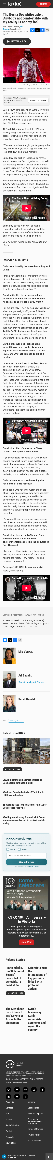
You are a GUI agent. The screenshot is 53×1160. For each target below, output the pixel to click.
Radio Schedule (13, 1125)
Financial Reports (35, 1114)
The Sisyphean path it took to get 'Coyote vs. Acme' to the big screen (15, 1015)
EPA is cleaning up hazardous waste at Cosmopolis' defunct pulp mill (22, 781)
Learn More (26, 942)
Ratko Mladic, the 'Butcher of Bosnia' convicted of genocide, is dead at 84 (15, 976)
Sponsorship (33, 1108)
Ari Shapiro (25, 675)
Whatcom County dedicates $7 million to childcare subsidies (23, 794)
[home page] (14, 5)
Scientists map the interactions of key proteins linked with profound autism (37, 978)
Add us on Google (38, 100)
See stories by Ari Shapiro (31, 682)
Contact (9, 1108)
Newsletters (11, 1143)
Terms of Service (35, 1129)
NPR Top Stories (16, 721)
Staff (8, 1114)
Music (12, 849)
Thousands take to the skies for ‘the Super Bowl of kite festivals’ (24, 806)
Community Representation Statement (35, 1121)
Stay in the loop (26, 862)
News (24, 849)
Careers (31, 1102)
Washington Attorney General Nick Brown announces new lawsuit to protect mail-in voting (24, 820)
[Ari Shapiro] (9, 679)
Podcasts (10, 1137)
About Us (10, 1102)
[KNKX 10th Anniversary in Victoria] (26, 893)
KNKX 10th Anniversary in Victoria (26, 919)
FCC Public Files (34, 1141)
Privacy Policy (34, 866)
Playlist (9, 1131)
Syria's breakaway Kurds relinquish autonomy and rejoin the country (37, 1019)
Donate (43, 4)
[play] (4, 1156)
